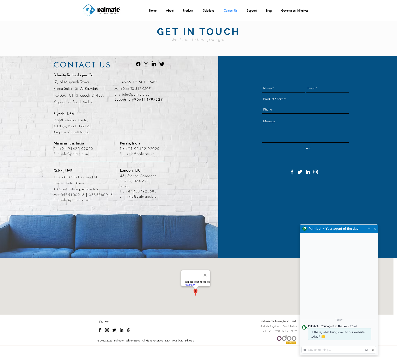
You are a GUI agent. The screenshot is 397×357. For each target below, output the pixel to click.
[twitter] (114, 330)
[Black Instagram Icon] (107, 330)
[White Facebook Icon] (292, 172)
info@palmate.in (74, 153)
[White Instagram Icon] (316, 172)
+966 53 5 (129, 88)
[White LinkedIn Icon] (308, 172)
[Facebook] (138, 64)
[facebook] (99, 330)
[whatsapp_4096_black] (128, 330)
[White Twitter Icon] (300, 172)
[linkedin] (121, 330)
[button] (170, 9)
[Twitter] (162, 64)
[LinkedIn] (154, 64)
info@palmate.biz (76, 200)
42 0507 (144, 88)
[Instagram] (146, 64)
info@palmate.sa (136, 94)
